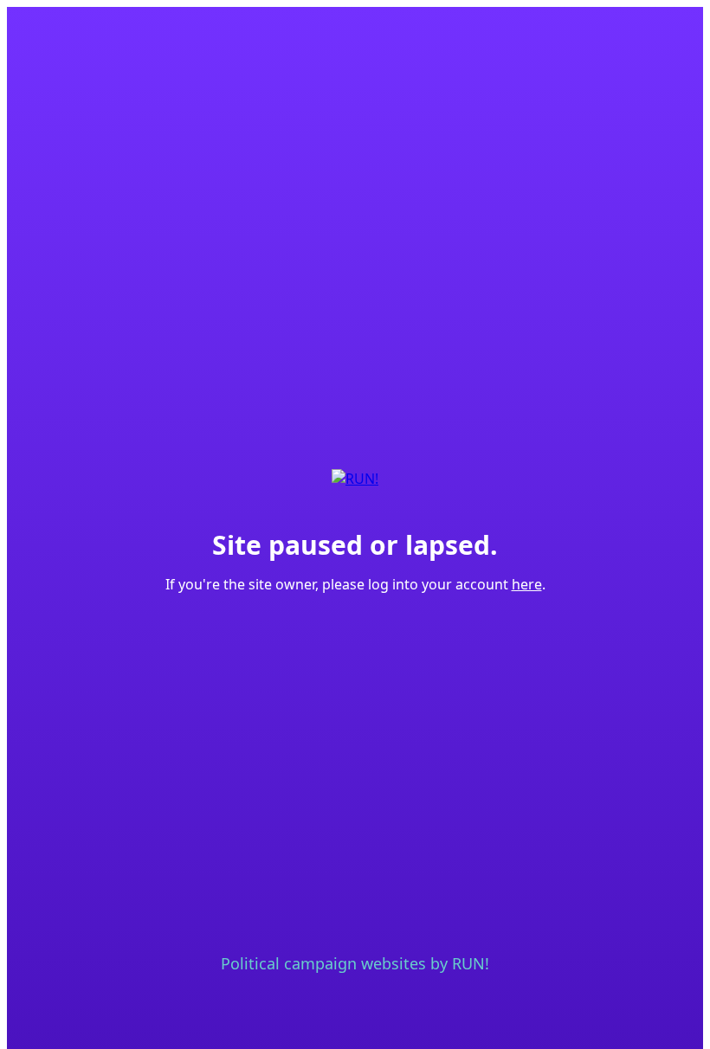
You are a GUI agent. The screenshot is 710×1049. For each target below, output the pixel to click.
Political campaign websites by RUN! (355, 963)
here (527, 584)
